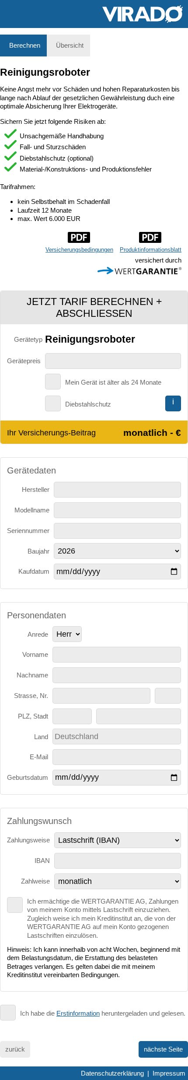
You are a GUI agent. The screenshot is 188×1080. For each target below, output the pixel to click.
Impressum (169, 1073)
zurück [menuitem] (15, 1049)
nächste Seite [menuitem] (163, 1049)
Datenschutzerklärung (112, 1073)
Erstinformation (78, 1013)
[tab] (23, 45)
